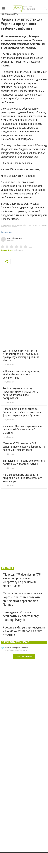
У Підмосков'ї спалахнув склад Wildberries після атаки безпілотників (21, 374)
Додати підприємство (24, 656)
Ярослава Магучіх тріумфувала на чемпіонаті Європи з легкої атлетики (23, 429)
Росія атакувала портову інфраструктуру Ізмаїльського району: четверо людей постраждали (20, 393)
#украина (4, 232)
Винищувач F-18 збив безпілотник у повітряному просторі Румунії (24, 462)
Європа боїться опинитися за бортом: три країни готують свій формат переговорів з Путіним (22, 412)
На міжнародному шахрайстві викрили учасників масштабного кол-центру (22, 478)
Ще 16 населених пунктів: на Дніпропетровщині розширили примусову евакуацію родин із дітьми (21, 355)
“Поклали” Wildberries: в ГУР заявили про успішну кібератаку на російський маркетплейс (24, 447)
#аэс (11, 232)
